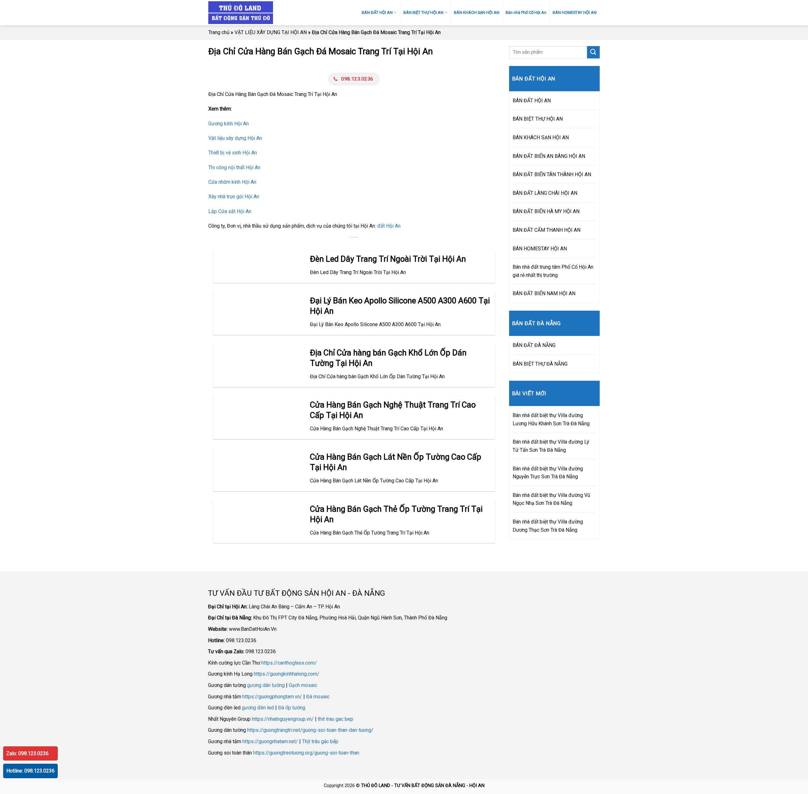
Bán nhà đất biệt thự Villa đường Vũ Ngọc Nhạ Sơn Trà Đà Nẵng (551, 499)
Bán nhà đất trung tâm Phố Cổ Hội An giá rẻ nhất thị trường (553, 271)
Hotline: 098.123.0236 (30, 771)
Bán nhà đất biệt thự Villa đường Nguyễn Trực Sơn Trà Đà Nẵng (548, 473)
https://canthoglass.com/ (289, 663)
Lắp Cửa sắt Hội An (229, 211)
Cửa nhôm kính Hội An (232, 182)
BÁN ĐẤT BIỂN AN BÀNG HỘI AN (549, 156)
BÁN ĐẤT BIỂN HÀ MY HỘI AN (546, 211)
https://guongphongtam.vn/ (272, 697)
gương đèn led (258, 708)
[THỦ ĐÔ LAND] (263, 12)
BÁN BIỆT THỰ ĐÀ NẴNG (540, 364)
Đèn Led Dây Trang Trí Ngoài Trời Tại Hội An (388, 259)
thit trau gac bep (335, 719)
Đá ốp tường (291, 708)
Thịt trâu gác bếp (320, 741)
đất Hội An (389, 226)
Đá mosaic (318, 697)
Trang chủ (218, 32)
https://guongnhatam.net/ (270, 741)
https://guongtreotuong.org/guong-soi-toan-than (306, 753)
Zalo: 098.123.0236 (27, 753)
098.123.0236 (357, 79)
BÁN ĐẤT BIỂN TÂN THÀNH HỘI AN (552, 174)
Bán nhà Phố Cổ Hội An (526, 12)
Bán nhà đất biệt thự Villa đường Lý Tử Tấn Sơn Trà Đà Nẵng (551, 446)
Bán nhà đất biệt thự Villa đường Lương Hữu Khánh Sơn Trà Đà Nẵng (551, 419)
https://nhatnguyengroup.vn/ (283, 719)
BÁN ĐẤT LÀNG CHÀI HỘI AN (545, 193)
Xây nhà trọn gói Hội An (233, 197)
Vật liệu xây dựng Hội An (235, 138)
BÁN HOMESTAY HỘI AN (575, 12)
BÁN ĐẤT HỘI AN (377, 12)
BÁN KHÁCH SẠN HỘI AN (476, 12)
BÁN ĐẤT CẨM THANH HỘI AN (546, 230)
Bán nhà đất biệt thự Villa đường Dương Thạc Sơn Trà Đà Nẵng (548, 526)
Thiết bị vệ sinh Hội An (232, 153)
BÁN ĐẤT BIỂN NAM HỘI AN (544, 293)
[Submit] (593, 52)
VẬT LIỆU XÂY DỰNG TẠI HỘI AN (271, 32)
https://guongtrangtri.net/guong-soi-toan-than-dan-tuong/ (310, 730)
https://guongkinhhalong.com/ (286, 674)
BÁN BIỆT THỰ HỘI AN (423, 12)
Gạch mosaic (303, 685)
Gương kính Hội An (228, 124)
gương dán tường (266, 685)
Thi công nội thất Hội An (234, 167)
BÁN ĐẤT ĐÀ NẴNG (534, 345)
